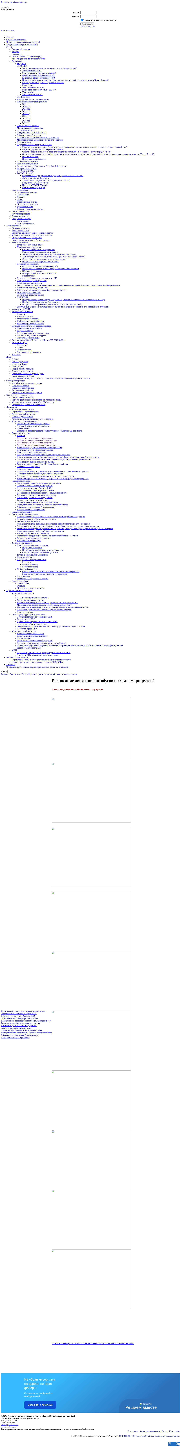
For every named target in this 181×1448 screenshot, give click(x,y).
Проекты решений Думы (23, 376)
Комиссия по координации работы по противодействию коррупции (47, 536)
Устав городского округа (23, 409)
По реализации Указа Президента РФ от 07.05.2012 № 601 (38, 340)
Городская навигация (21, 218)
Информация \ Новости (22, 311)
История (15, 51)
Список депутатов (20, 362)
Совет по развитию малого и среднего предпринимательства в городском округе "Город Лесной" (66, 152)
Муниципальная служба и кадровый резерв (31, 326)
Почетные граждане (21, 214)
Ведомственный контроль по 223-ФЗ (39, 90)
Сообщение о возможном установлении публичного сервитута (50, 571)
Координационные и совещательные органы (32, 235)
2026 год (26, 121)
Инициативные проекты (28, 125)
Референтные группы (26, 168)
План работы (17, 366)
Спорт (20, 199)
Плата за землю (24, 576)
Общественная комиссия (23, 397)
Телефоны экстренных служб (30, 245)
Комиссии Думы (19, 364)
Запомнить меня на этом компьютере (100, 20)
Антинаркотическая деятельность (32, 288)
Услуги (20, 347)
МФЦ (14, 650)
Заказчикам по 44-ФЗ (31, 71)
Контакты (16, 354)
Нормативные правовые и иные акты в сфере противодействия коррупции (51, 517)
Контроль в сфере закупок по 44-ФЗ (38, 78)
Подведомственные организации (27, 237)
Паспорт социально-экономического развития (38, 137)
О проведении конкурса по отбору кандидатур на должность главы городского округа (51, 378)
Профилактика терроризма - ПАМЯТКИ (40, 261)
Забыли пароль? (87, 26)
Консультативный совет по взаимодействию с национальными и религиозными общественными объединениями (68, 285)
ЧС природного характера (29, 292)
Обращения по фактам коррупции (27, 393)
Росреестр (26, 562)
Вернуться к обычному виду (14, 2)
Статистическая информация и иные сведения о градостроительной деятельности (54, 459)
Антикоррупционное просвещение (33, 533)
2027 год (26, 123)
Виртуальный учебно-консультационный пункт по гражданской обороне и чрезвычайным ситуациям (63, 307)
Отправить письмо (20, 385)
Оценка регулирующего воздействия (28, 614)
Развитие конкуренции (27, 164)
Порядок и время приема (23, 388)
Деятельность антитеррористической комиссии (43, 259)
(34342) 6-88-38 (11, 1421)
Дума (8, 357)
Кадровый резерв (25, 331)
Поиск (165, 1431)
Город (9, 47)
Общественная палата (21, 211)
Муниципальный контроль (24, 631)
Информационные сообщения (30, 321)
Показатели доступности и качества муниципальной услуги (44, 610)
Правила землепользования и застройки (35, 443)
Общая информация (21, 49)
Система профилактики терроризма (38, 249)
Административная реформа (19, 590)
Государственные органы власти (31, 559)
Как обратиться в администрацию (27, 383)
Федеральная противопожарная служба (40, 266)
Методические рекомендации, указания (40, 252)
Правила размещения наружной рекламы (35, 462)
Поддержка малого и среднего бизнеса (34, 144)
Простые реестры (25, 612)
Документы (22, 345)
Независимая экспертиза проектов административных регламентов (47, 602)
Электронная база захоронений (31, 509)
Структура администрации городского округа (32, 233)
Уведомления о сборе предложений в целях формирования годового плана (51, 626)
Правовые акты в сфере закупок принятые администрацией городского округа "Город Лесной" (65, 80)
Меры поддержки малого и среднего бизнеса (42, 149)
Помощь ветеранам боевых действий (23, 42)
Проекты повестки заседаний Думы (28, 373)
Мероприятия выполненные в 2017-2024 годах (33, 402)
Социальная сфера (20, 190)
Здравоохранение (25, 206)
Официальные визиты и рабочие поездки (30, 240)
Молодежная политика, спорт (30, 588)
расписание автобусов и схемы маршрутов (58, 674)
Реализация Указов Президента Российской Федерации (42, 166)
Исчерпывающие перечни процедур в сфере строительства (43, 455)
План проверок (24, 638)
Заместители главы (20, 230)
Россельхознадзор (30, 564)
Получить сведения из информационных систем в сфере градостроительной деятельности (58, 457)
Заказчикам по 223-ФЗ (32, 94)
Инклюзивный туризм (27, 202)
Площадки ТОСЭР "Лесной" (35, 185)
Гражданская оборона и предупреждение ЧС (37, 278)
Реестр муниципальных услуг (30, 600)
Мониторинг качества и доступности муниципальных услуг (44, 605)
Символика (17, 54)
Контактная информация (33, 187)
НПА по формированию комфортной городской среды (36, 400)
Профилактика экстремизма (29, 283)
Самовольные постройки (28, 466)
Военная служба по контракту (30, 323)
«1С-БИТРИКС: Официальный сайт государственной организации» (149, 1436)
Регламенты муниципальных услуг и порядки (32, 419)
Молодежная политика (27, 204)
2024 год (26, 116)
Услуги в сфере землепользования (32, 555)
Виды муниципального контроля (32, 636)
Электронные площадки (33, 87)
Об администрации (20, 228)
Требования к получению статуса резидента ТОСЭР (46, 180)
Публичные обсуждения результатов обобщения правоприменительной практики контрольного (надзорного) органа (70, 645)
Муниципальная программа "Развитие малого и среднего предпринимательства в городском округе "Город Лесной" (75, 147)
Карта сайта (174, 1431)
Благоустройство (29, 674)
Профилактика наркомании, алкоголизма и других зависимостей (51, 304)
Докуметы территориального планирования (37, 440)
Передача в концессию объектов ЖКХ (34, 488)
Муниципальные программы (30, 128)
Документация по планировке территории (36, 445)
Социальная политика (27, 192)
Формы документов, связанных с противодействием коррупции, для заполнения (53, 524)
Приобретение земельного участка (32, 545)
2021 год (26, 109)
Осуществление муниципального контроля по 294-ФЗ (41, 643)
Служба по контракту (16, 40)
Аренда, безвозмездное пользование (33, 426)
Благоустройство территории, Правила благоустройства (42, 464)
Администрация (13, 226)
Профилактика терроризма (29, 247)
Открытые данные (20, 216)
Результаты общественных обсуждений (34, 641)
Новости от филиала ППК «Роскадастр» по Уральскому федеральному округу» (53, 478)
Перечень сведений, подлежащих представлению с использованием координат (53, 471)
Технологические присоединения (32, 500)
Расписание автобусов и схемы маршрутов (36, 495)
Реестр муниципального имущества (33, 424)
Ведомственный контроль (23, 414)
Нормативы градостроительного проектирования (39, 447)
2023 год (26, 113)
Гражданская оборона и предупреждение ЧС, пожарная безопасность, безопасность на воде (63, 300)
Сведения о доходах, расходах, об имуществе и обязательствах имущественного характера (58, 526)
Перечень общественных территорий (28, 404)
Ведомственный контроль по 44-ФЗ (38, 75)
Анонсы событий (25, 316)
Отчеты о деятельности (22, 371)
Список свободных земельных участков (40, 552)
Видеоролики (28, 276)
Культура (21, 197)
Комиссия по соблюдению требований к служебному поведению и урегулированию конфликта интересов (65, 528)
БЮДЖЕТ (21, 63)
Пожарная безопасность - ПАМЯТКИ (39, 273)
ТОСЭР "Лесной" (25, 173)
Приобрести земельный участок (31, 452)
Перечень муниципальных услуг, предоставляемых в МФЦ (44, 652)
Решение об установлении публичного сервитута (44, 574)
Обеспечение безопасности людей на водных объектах (42, 290)
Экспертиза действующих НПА (31, 624)
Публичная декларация (27, 161)
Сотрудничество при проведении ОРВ (34, 617)
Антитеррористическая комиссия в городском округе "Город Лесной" (53, 257)
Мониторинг (28, 85)
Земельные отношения (22, 543)
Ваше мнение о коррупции (29, 540)
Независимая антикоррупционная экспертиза (37, 519)
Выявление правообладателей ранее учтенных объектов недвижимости (49, 431)
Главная (10, 37)
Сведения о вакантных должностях (33, 333)
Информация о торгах (32, 548)
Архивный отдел (19, 342)
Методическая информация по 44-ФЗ (39, 73)
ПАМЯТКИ (22, 297)
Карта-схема (22, 221)
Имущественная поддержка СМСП (33, 99)
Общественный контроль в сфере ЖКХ (34, 486)
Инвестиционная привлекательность (28, 59)
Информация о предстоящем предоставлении (42, 550)
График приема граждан (23, 369)
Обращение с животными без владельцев (35, 507)
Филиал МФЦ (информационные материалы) (37, 655)
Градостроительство (21, 433)
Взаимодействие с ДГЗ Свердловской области (43, 82)
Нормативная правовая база (29, 328)
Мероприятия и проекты (28, 319)
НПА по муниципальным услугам (32, 598)
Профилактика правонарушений (32, 280)
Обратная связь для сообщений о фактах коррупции (40, 531)
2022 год (26, 111)
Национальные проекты (17, 657)
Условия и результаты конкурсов (31, 335)
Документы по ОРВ (26, 619)
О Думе (15, 359)
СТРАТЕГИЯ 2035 (25, 171)
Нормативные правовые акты (25, 412)
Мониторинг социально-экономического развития (40, 140)
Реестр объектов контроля (28, 648)
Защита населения (20, 242)
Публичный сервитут (26, 569)
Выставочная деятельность (29, 352)
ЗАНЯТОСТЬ (23, 97)
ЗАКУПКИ (22, 66)
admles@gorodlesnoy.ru (9, 1425)
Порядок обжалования (22, 512)
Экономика (17, 61)
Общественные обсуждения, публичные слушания (40, 474)
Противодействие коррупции (25, 514)
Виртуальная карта (25, 223)
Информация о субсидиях (34, 159)
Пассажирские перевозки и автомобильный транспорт (41, 493)
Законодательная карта (150, 1431)
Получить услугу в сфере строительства (35, 450)
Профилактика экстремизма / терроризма (40, 302)
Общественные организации (30, 209)
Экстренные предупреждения (30, 295)
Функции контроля (25, 557)
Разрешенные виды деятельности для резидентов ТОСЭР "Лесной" (52, 175)
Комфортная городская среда (19, 395)
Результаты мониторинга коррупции (33, 538)
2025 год (26, 118)
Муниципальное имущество (24, 421)
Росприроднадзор (30, 567)
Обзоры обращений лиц (22, 390)
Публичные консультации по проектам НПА (37, 621)
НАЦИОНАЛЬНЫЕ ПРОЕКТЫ (31, 133)
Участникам (27, 92)
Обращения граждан (15, 381)
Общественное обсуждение (29, 135)
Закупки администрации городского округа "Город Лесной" (49, 68)
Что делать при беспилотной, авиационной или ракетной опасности (37, 667)
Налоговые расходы (26, 130)
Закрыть (4, 7)
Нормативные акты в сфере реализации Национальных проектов (41, 660)
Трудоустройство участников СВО (22, 44)
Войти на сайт (7, 30)
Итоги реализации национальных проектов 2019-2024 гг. (37, 662)
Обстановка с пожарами (33, 271)
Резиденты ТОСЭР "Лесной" (35, 183)
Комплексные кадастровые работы (32, 579)
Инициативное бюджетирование (32, 102)
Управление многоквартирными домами (35, 490)
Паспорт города (24, 142)
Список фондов (24, 350)
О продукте (133, 1431)
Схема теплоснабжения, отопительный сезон (37, 502)
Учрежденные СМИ (21, 309)
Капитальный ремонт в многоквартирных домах (39, 483)
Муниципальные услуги (23, 593)
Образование (23, 195)
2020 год (26, 106)
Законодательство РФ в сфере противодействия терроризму (49, 254)
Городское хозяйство (21, 481)
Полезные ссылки (30, 156)
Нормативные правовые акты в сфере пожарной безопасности (50, 269)
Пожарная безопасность (28, 264)
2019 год (26, 104)
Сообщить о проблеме (40, 1405)
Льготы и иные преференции (35, 178)
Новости (21, 314)
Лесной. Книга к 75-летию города (27, 56)
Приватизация (23, 428)
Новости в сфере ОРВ (27, 629)
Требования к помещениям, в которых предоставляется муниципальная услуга (52, 607)
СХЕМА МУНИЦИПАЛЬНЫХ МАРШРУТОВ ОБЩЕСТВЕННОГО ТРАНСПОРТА (93, 1343)
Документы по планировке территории (35, 438)
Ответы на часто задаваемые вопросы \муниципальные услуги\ (45, 476)
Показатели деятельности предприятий (34, 497)
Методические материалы (28, 521)
